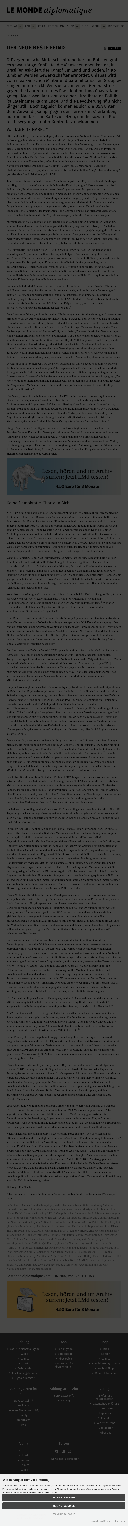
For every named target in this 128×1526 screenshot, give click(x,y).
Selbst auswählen (65, 1513)
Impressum (120, 1521)
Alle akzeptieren (64, 1497)
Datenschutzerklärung (100, 1521)
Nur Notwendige (64, 1506)
